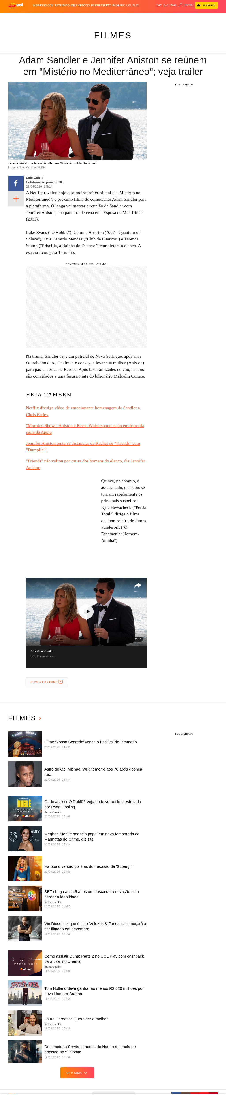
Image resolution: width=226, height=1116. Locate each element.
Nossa (187, 17)
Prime (201, 17)
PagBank (118, 5)
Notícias (51, 17)
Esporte (112, 17)
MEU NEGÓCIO (80, 5)
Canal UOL (174, 17)
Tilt (156, 17)
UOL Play (132, 5)
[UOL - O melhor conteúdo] (16, 5)
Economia (89, 17)
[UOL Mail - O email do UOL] (170, 5)
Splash (123, 17)
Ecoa (163, 17)
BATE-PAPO (62, 5)
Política (64, 17)
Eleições (38, 17)
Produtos (15, 17)
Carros (76, 17)
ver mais (74, 1073)
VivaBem (147, 17)
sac (159, 5)
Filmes (113, 35)
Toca (209, 17)
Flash (27, 17)
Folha (101, 17)
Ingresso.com (43, 5)
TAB (194, 17)
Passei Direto (101, 5)
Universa (135, 17)
